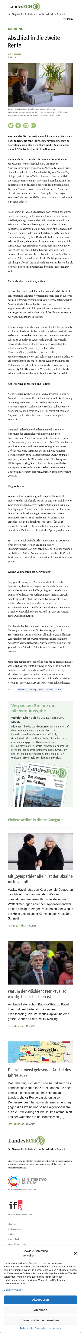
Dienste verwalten (13, 1290)
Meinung (15, 29)
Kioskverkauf (13, 1239)
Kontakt (11, 1234)
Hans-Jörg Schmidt (16, 925)
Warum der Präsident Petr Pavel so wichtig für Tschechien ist (37, 994)
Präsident (50, 690)
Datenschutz (26, 1328)
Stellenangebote (15, 1228)
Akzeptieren (40, 1299)
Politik (41, 690)
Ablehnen (40, 1310)
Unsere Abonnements (17, 1244)
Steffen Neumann (14, 54)
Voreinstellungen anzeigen (40, 1320)
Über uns (11, 1224)
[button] (75, 1253)
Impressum (55, 1328)
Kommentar (22, 690)
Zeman (58, 690)
